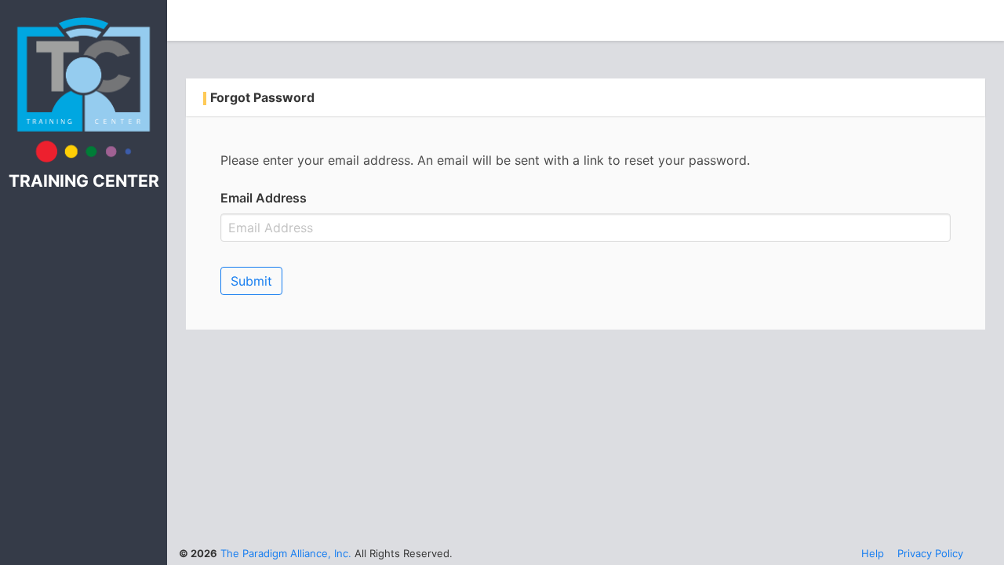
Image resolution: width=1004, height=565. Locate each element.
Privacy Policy (930, 553)
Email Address (263, 198)
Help (872, 553)
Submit (251, 281)
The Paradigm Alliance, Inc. (285, 553)
